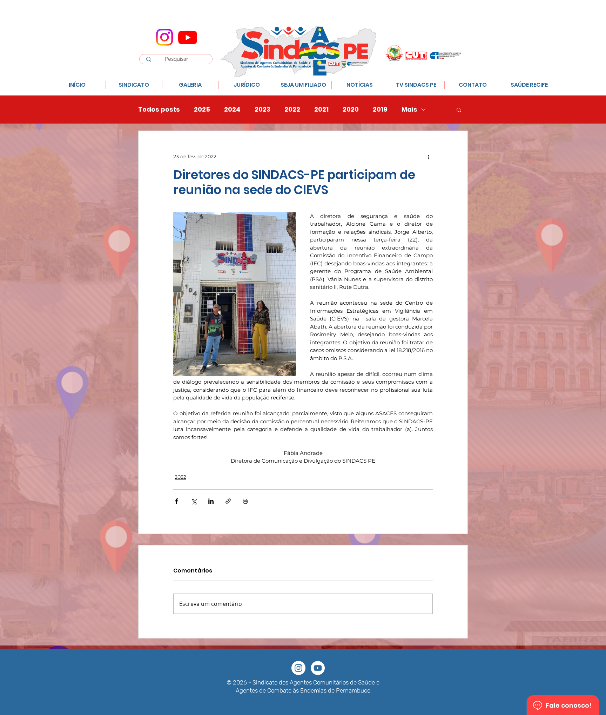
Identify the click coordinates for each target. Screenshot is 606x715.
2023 (262, 109)
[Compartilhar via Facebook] (176, 501)
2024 (232, 109)
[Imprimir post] (245, 501)
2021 (321, 109)
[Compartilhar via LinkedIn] (211, 501)
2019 (380, 109)
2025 (202, 109)
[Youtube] (187, 37)
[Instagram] (164, 37)
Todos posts (159, 109)
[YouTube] (318, 668)
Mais (409, 109)
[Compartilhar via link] (228, 501)
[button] (459, 109)
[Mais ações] (428, 156)
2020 (351, 109)
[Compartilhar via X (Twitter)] (193, 501)
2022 (292, 109)
